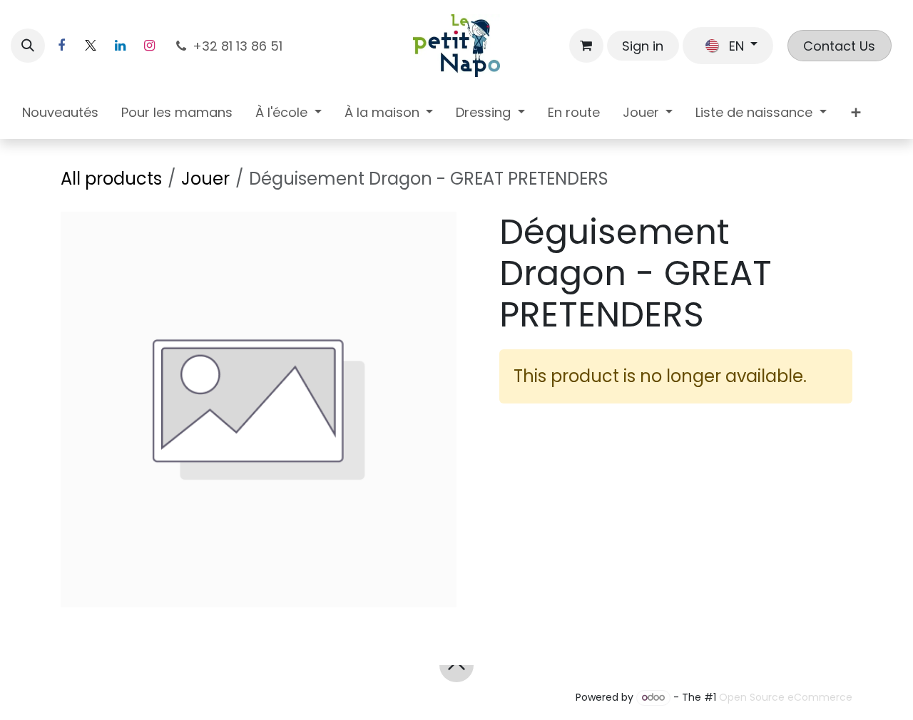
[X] (90, 45)
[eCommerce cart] (586, 46)
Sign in (642, 46)
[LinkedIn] (120, 45)
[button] (28, 46)
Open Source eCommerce (785, 697)
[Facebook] (61, 45)
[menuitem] (60, 115)
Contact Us (839, 46)
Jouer (205, 178)
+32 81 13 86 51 (239, 46)
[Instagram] (149, 45)
